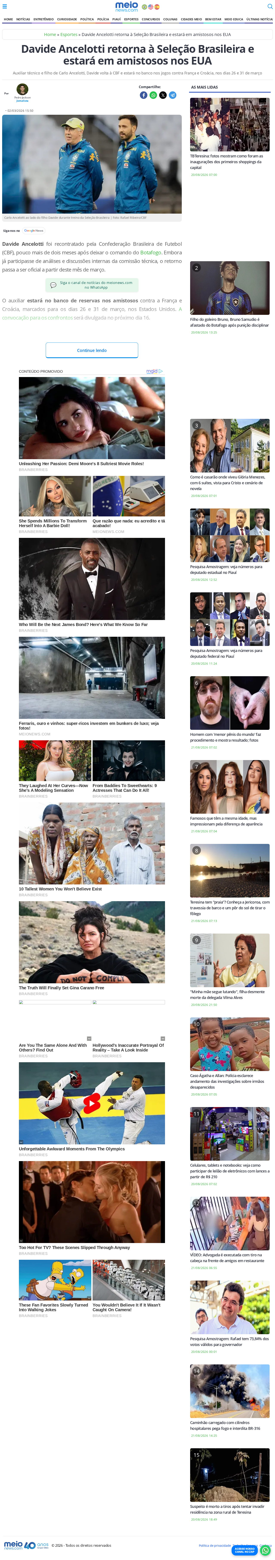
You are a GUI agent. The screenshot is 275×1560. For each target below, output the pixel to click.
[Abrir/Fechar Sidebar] (4, 6)
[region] (230, 221)
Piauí (116, 19)
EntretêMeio (43, 19)
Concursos (151, 19)
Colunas (170, 19)
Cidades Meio (191, 19)
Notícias (23, 19)
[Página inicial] (126, 6)
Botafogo (150, 252)
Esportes (131, 19)
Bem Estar (213, 19)
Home (8, 19)
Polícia (103, 19)
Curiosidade (67, 19)
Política (87, 19)
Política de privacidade (215, 1545)
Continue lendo (92, 350)
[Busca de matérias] (270, 7)
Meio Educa (234, 19)
